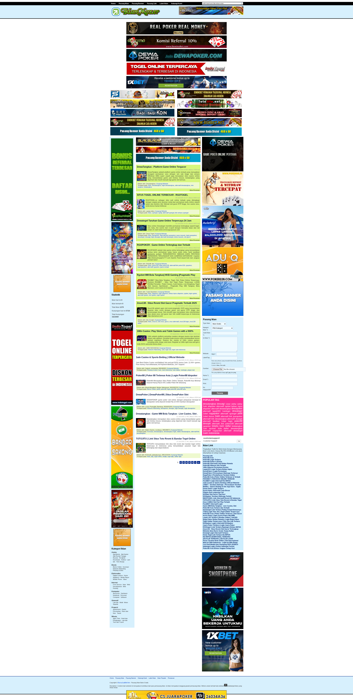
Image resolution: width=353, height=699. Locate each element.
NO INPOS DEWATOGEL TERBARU (216, 537)
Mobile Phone (117, 579)
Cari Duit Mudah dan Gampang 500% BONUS (220, 544)
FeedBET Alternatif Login (213, 504)
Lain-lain (115, 602)
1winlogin (184, 370)
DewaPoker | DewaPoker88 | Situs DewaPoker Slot (162, 394)
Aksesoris (116, 593)
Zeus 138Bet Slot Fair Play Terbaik (216, 502)
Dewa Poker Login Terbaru (213, 489)
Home (113, 4)
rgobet (186, 293)
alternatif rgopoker (153, 267)
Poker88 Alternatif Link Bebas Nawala (218, 463)
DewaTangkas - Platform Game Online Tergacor (161, 167)
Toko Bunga (120, 562)
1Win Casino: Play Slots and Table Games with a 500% (165, 331)
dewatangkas (156, 185)
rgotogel (154, 213)
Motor (126, 602)
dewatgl (147, 237)
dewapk (171, 408)
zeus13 (154, 321)
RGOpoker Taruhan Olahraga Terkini (217, 496)
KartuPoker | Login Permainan (215, 471)
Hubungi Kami (176, 4)
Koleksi (123, 560)
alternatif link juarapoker (168, 235)
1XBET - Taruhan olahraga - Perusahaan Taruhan (222, 485)
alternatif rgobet (143, 295)
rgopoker (189, 265)
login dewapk (179, 408)
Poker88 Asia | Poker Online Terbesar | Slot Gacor (222, 514)
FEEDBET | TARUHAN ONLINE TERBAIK (219, 479)
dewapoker (164, 408)
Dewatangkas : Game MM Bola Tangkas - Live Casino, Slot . (167, 414)
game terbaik (164, 267)
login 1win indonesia (178, 349)
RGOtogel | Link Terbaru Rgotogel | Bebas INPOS (222, 527)
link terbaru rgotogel (181, 213)
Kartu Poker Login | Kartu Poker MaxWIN (219, 516)
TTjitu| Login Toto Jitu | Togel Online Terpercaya (221, 512)
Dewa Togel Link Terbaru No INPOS (216, 535)
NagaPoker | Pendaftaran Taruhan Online (219, 475)
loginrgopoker (142, 267)
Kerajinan (122, 558)
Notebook (116, 595)
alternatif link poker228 (177, 265)
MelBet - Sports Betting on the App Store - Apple (222, 487)
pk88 (158, 389)
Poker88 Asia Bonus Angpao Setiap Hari (219, 548)
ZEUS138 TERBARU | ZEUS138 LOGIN (218, 539)
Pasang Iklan (124, 4)
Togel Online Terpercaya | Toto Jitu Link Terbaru (221, 521)
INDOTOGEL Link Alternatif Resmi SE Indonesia (221, 498)
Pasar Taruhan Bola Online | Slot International (220, 541)
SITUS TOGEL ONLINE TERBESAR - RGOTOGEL (162, 195)
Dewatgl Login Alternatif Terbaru (215, 533)
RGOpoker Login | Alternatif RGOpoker (218, 523)
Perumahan (117, 611)
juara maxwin (180, 235)
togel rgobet (161, 295)
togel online (158, 456)
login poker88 (171, 389)
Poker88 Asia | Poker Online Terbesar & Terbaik (221, 477)
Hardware (124, 593)
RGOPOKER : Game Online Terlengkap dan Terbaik (163, 245)
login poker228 (164, 265)
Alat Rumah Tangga (119, 556)
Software (124, 597)
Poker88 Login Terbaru (212, 460)
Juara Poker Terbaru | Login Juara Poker (219, 525)
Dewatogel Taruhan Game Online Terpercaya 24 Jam (164, 221)
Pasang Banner (138, 4)
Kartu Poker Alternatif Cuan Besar (216, 490)
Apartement (117, 609)
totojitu (165, 456)
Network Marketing (119, 569)
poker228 (155, 265)
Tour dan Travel (118, 622)
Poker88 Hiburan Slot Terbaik (214, 465)
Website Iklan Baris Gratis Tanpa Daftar (218, 531)
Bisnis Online (117, 567)
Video (125, 579)
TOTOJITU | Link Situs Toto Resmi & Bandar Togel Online (166, 438)
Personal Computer (119, 596)
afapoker (155, 293)
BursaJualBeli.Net (124, 682)
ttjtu (152, 456)
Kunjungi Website (162, 184)
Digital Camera (118, 575)
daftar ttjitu (178, 456)
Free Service (117, 584)
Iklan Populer (161, 678)
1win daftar (176, 370)
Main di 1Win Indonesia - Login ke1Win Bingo (220, 543)
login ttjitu (171, 456)
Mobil (121, 602)
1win (163, 349)
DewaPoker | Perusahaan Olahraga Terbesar (220, 473)
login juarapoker (191, 235)
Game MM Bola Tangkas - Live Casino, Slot (219, 506)
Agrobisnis (116, 554)
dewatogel (141, 237)
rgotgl (160, 213)
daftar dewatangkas (183, 431)
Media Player (125, 577)
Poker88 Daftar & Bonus (212, 462)
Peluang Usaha (118, 570)
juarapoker (155, 235)
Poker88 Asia (208, 458)
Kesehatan (116, 560)
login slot (168, 349)
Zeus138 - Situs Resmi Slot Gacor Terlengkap (220, 529)
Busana (115, 558)
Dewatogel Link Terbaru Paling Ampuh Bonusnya (222, 510)
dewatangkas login (170, 431)
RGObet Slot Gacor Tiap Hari (214, 494)
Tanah (119, 613)
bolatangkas (148, 187)
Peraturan (171, 678)
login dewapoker (189, 408)
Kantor (124, 609)
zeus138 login (184, 321)
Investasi (126, 567)
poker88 (163, 389)
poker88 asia (181, 389)
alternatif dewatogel (167, 237)
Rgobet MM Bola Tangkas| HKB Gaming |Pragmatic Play (166, 275)
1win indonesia (167, 370)
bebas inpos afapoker (176, 293)
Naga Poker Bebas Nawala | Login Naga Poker (221, 519)
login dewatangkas (168, 185)
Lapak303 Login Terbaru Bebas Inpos (217, 469)
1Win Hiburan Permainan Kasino (215, 467)
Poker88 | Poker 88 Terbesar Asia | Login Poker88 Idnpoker (166, 375)
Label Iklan (164, 4)
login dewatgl (155, 237)
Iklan (124, 584)
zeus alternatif (174, 321)
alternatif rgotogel (168, 213)
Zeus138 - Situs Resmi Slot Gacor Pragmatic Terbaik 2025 (167, 303)
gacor (167, 321)
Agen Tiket (116, 618)
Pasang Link (152, 4)
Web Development (121, 585)
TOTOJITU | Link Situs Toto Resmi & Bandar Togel (222, 500)
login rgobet (193, 293)
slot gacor (187, 237)
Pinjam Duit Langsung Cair (213, 492)
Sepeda (115, 604)
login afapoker (163, 293)
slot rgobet (152, 295)
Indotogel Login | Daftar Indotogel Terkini (218, 546)
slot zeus (161, 321)
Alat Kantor (124, 554)
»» (199, 462)
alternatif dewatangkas (182, 185)
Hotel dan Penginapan (120, 619)
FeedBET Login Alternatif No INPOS (217, 481)
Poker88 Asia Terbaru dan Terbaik (216, 508)
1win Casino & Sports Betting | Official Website (160, 357)
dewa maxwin (178, 237)
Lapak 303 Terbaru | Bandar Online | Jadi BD (220, 517)
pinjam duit (191, 370)
